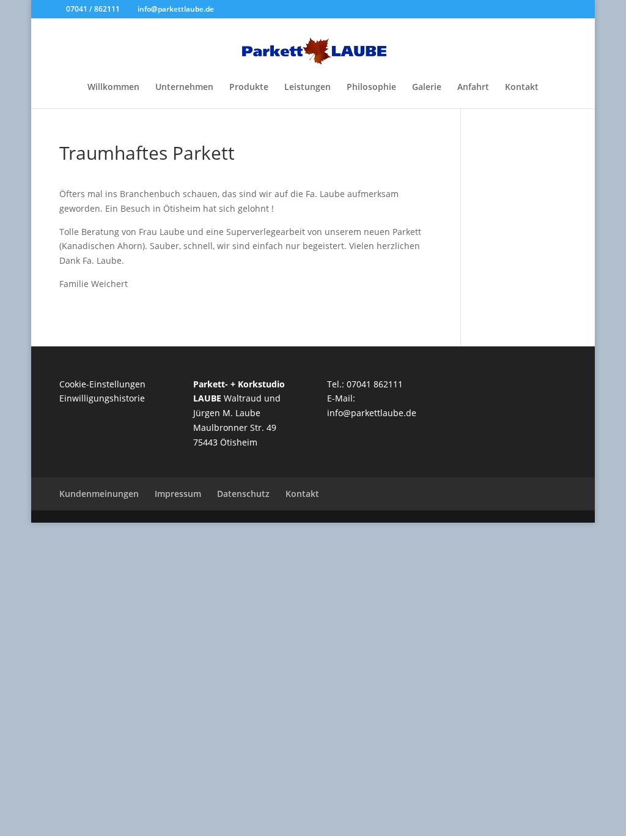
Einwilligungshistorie (102, 398)
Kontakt (522, 87)
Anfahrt (473, 87)
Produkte (248, 87)
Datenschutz (243, 493)
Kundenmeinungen (99, 493)
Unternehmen (184, 87)
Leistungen (307, 87)
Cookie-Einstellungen (102, 384)
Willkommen (113, 87)
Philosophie (371, 87)
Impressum (178, 493)
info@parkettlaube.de (371, 413)
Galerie (426, 87)
